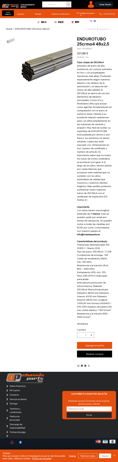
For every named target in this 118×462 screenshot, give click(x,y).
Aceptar (105, 455)
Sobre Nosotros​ (18, 386)
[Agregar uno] (91, 335)
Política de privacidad (42, 458)
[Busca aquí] (68, 4)
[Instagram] (91, 21)
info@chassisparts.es (87, 14)
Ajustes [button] (72, 455)
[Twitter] (88, 365)
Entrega (13, 403)
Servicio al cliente (18, 399)
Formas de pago (18, 432)
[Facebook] (94, 21)
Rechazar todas (88, 455)
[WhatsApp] (78, 365)
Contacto (14, 394)
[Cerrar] (114, 456)
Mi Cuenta (15, 390)
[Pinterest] (85, 365)
